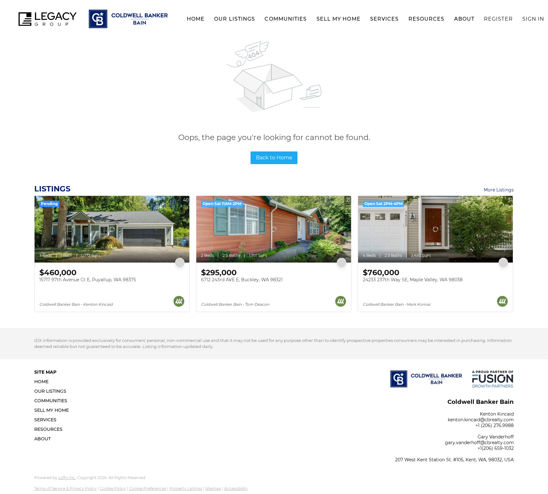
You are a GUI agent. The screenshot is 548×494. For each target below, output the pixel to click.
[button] (47, 19)
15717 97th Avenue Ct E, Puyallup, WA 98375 (87, 280)
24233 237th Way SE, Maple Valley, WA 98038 (413, 280)
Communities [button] (285, 19)
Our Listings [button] (234, 19)
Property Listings (185, 488)
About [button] (464, 19)
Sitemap (213, 488)
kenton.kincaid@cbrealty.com (481, 420)
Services (384, 19)
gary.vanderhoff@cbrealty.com (479, 442)
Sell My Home (338, 19)
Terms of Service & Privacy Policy (65, 488)
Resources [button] (426, 19)
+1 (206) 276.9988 (494, 425)
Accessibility (236, 488)
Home (196, 19)
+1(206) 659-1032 (496, 448)
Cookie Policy (113, 488)
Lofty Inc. (67, 477)
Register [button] (498, 19)
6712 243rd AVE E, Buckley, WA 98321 (242, 280)
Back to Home (274, 158)
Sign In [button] (533, 19)
